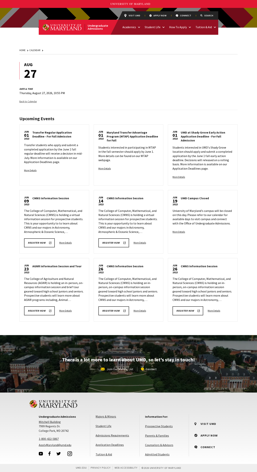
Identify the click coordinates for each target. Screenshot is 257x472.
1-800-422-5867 (49, 439)
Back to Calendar (28, 101)
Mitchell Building (50, 422)
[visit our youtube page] (41, 453)
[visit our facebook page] (49, 454)
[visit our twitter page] (59, 453)
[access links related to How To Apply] (190, 27)
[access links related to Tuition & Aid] (215, 27)
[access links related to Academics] (139, 27)
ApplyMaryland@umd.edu (55, 445)
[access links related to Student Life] (163, 27)
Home (22, 50)
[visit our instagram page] (70, 453)
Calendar (34, 50)
